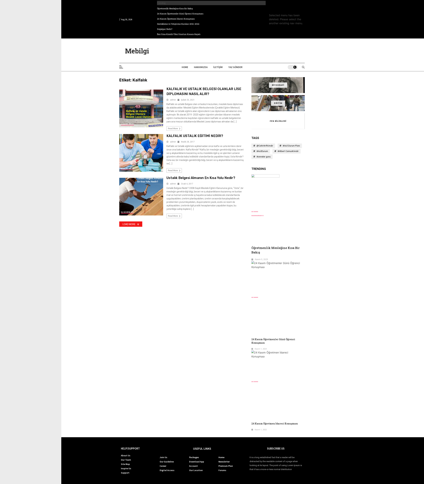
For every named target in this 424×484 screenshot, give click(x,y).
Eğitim (278, 103)
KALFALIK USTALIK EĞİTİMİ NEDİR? (194, 136)
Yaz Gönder (235, 67)
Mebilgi (137, 50)
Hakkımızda (201, 67)
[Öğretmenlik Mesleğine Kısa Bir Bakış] (278, 191)
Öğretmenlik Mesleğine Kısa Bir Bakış (175, 8)
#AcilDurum (262, 151)
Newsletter (224, 461)
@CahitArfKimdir (265, 145)
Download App (196, 461)
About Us (125, 455)
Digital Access (167, 470)
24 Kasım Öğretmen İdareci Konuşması (176, 18)
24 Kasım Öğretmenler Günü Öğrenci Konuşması (180, 13)
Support (125, 472)
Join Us (163, 457)
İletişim (218, 67)
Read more (173, 128)
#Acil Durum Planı (291, 145)
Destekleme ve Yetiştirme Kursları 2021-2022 (178, 24)
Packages (194, 457)
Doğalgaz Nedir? (164, 29)
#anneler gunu (264, 156)
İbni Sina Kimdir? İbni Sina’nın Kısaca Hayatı (178, 34)
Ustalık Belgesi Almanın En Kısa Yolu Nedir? (200, 178)
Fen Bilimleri (278, 121)
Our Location (196, 470)
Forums (222, 470)
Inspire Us (126, 468)
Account (193, 465)
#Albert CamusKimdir (288, 151)
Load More (129, 224)
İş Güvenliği (127, 212)
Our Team (126, 459)
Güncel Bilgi (127, 124)
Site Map (125, 464)
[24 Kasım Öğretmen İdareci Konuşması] (278, 364)
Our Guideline (167, 461)
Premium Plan (225, 465)
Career (163, 465)
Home (185, 67)
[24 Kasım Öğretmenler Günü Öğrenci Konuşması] (278, 277)
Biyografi (278, 85)
